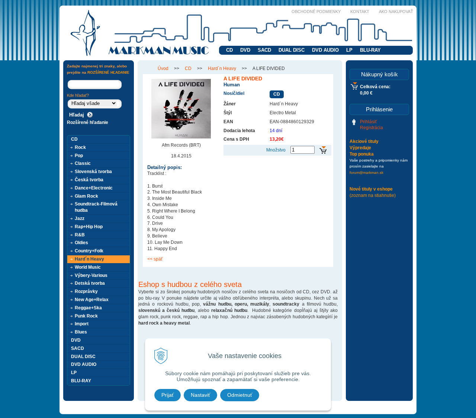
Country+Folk (89, 250)
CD (229, 50)
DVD (245, 50)
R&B (80, 234)
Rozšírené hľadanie (87, 122)
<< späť (155, 259)
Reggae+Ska (88, 307)
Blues (81, 332)
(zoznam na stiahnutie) (373, 195)
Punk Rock (86, 316)
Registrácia (371, 127)
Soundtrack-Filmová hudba (96, 207)
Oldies (81, 242)
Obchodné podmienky (316, 11)
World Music (88, 267)
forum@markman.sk (366, 172)
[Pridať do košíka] (323, 150)
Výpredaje (360, 147)
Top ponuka (362, 154)
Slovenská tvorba (93, 171)
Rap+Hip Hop (89, 226)
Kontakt (359, 11)
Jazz (79, 218)
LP (349, 50)
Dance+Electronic (94, 188)
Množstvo (276, 150)
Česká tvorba (89, 179)
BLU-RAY (370, 50)
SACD (264, 50)
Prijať (167, 395)
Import (82, 323)
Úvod (163, 68)
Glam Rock (86, 196)
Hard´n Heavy (222, 68)
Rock (80, 147)
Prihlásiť (368, 121)
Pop (79, 155)
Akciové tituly (364, 141)
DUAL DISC (292, 50)
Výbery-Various (91, 275)
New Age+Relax (92, 299)
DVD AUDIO (325, 50)
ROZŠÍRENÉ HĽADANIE (108, 72)
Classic (83, 163)
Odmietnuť (239, 395)
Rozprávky (86, 291)
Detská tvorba (90, 283)
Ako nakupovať (396, 11)
